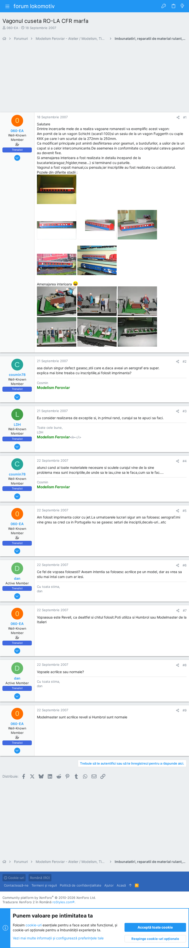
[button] (7, 6)
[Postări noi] (182, 6)
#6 (185, 565)
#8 (185, 665)
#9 (185, 710)
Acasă (121, 885)
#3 (185, 411)
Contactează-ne (16, 885)
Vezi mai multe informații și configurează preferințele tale (58, 938)
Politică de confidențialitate (80, 885)
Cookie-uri (15, 878)
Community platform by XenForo (49, 898)
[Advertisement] (94, 78)
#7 (185, 610)
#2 (185, 361)
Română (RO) (40, 878)
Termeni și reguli (44, 885)
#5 (185, 511)
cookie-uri (34, 925)
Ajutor (109, 885)
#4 (185, 461)
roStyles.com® (63, 902)
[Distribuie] (178, 117)
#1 (185, 117)
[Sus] (130, 885)
